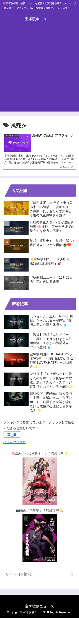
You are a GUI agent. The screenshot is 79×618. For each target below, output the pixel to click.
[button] (71, 574)
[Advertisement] (39, 70)
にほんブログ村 (14, 442)
